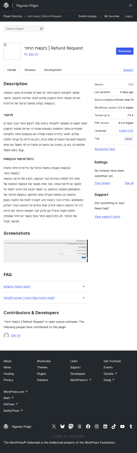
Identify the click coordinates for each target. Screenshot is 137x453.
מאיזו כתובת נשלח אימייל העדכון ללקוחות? (29, 298)
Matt (9, 398)
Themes (42, 367)
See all (129, 183)
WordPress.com (16, 391)
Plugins (41, 373)
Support (128, 70)
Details (11, 70)
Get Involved (112, 361)
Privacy (8, 380)
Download (124, 51)
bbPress (11, 404)
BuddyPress (13, 410)
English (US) (126, 130)
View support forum (107, 216)
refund (128, 139)
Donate (110, 373)
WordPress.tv (81, 380)
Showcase (44, 361)
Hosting (9, 373)
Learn (74, 361)
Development (53, 70)
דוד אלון (33, 54)
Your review (102, 183)
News (7, 367)
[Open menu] (131, 5)
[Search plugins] (41, 28)
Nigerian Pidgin (21, 426)
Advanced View (105, 149)
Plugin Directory (13, 16)
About (7, 361)
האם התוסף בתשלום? (17, 286)
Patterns (42, 380)
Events (108, 367)
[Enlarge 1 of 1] (83, 244)
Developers (77, 373)
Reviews (30, 70)
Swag (109, 380)
